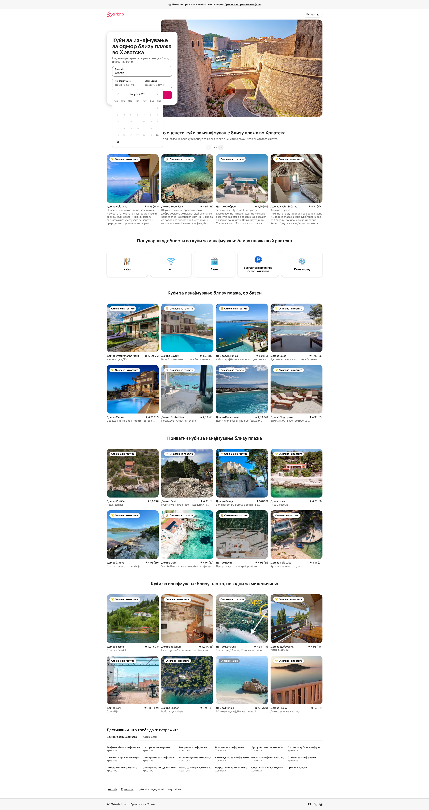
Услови (151, 804)
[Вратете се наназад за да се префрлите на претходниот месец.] (118, 94)
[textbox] (127, 85)
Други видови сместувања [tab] (122, 736)
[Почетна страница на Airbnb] (115, 14)
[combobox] (142, 73)
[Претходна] (208, 147)
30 (157, 135)
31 (117, 142)
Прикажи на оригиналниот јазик (243, 4)
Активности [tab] (150, 736)
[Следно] (221, 147)
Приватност (137, 804)
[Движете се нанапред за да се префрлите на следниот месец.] (157, 94)
